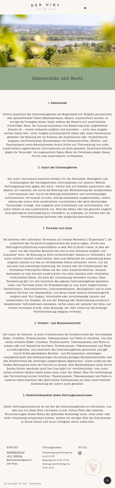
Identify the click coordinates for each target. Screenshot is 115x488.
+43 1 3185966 (14, 456)
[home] (45, 7)
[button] (85, 8)
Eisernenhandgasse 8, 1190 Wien (19, 462)
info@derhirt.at (16, 452)
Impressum (35, 484)
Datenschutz (49, 484)
